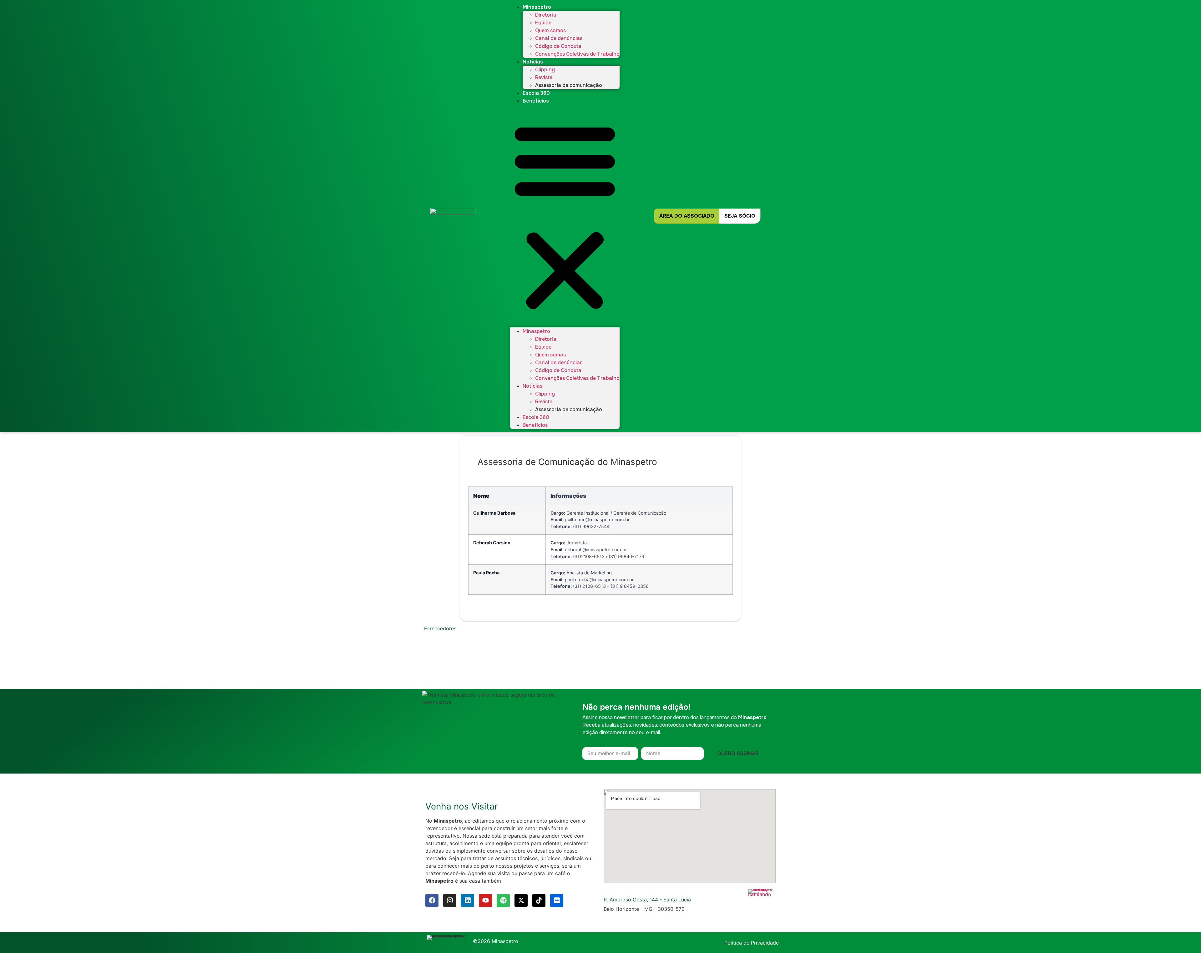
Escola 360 (536, 93)
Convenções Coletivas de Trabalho (577, 54)
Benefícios (536, 101)
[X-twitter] (521, 900)
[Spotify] (503, 900)
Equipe (543, 22)
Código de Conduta (558, 46)
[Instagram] (449, 900)
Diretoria (545, 15)
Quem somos (550, 30)
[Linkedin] (467, 900)
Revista (544, 77)
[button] (565, 216)
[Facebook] (431, 900)
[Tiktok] (538, 900)
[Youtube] (485, 900)
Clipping (545, 69)
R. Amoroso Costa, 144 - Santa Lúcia (647, 899)
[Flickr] (556, 900)
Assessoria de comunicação (568, 85)
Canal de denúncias (558, 38)
